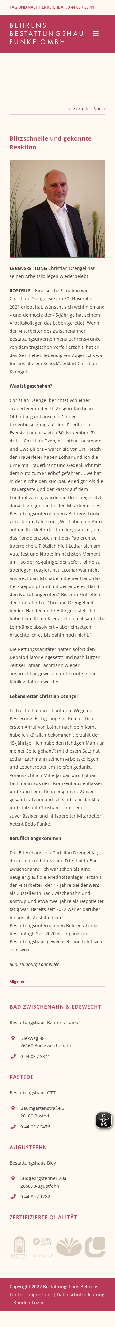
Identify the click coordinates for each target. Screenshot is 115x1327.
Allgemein (18, 981)
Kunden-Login (28, 1302)
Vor (97, 109)
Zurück (80, 109)
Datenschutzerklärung (80, 1294)
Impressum (39, 1294)
